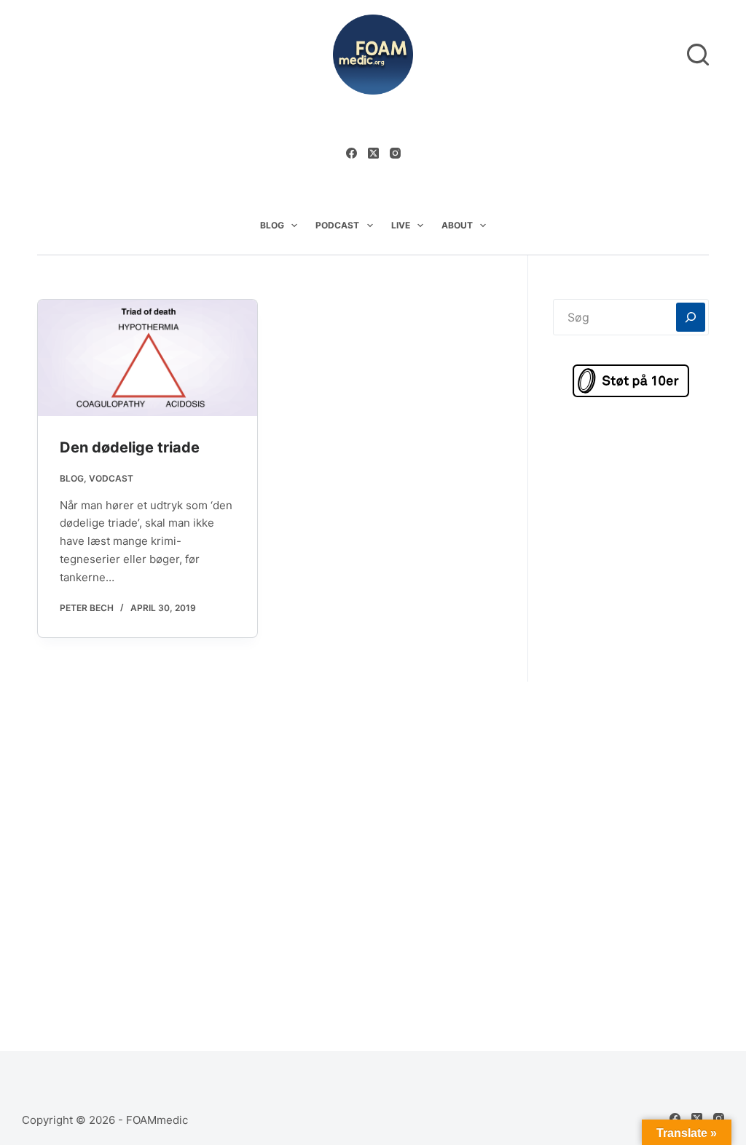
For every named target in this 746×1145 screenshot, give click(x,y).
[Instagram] (395, 153)
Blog (272, 225)
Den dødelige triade (130, 447)
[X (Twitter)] (373, 153)
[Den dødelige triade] (147, 358)
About (457, 225)
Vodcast (111, 478)
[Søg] (698, 54)
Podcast (337, 225)
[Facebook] (351, 153)
